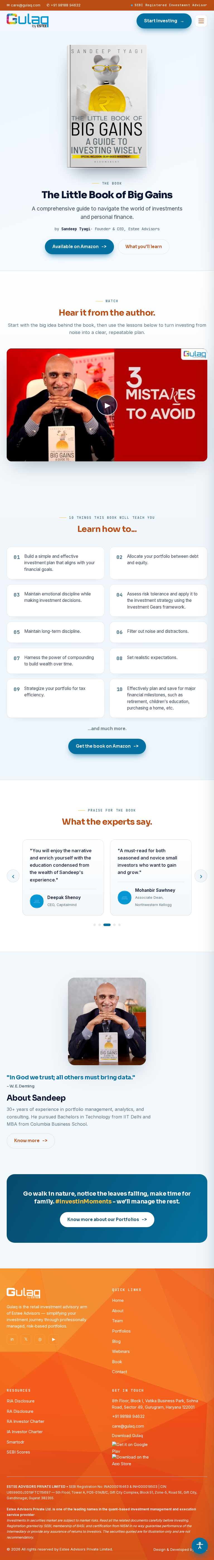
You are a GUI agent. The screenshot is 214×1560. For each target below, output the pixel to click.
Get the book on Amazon (107, 746)
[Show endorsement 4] (114, 925)
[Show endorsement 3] (107, 925)
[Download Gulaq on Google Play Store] (159, 1447)
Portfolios (121, 1331)
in (12, 1339)
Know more (30, 1140)
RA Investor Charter (25, 1421)
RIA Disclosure (21, 1401)
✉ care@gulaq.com (23, 5)
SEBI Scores (18, 1452)
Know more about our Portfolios (107, 1219)
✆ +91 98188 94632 (64, 5)
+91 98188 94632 (128, 1416)
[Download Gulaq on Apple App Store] (159, 1459)
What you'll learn (143, 246)
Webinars (121, 1351)
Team (117, 1320)
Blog (116, 1341)
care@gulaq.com (128, 1426)
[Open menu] (201, 21)
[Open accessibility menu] (200, 1546)
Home (118, 1300)
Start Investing (164, 20)
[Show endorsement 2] (99, 925)
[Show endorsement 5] (119, 925)
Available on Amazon (79, 246)
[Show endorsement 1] (94, 925)
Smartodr (15, 1442)
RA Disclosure (20, 1411)
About (117, 1310)
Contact (119, 1371)
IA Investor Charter (25, 1431)
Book (117, 1361)
